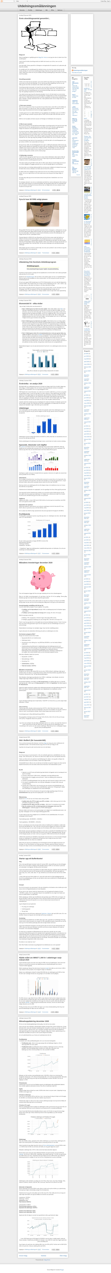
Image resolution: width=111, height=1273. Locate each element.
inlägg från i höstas (42, 57)
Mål (47, 10)
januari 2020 (87, 591)
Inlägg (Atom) (47, 1259)
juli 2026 (86, 353)
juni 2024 (86, 428)
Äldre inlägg (63, 1255)
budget (40, 334)
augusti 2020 (87, 574)
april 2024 (86, 434)
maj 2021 (86, 542)
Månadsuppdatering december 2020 (34, 1021)
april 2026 (86, 361)
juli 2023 (86, 467)
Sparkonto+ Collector (46, 913)
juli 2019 (86, 615)
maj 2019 (86, 620)
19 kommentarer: (46, 190)
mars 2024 (87, 436)
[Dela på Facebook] (58, 190)
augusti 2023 (87, 463)
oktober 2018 (87, 640)
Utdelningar (39, 10)
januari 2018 (87, 670)
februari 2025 (87, 405)
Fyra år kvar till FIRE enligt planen (33, 199)
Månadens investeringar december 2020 (35, 563)
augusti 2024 (87, 422)
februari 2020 (87, 586)
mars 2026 (87, 364)
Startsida (22, 10)
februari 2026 (87, 367)
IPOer (52, 10)
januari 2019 (87, 632)
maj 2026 (86, 359)
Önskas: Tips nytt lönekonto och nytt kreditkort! (87, 138)
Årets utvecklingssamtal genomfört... (34, 18)
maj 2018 (86, 658)
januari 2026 (87, 371)
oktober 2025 (87, 383)
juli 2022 (86, 502)
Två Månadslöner (75, 83)
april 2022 (86, 510)
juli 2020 (86, 579)
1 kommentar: (45, 374)
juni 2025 (86, 397)
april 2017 (86, 702)
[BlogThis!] (54, 190)
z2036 (73, 107)
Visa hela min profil (77, 72)
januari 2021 (87, 554)
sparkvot (23, 446)
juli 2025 (86, 395)
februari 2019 (87, 628)
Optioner (60, 10)
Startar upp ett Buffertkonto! (31, 859)
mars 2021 (87, 548)
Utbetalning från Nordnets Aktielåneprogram (37, 262)
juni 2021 (86, 540)
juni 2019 (86, 617)
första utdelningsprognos (49, 1145)
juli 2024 (86, 426)
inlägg (45, 743)
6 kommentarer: (46, 294)
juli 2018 (86, 652)
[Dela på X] (56, 190)
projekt (47, 968)
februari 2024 (87, 439)
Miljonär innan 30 (74, 119)
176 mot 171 (75, 163)
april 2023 (86, 475)
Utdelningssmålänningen (37, 6)
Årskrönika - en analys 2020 (30, 384)
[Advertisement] (82, 39)
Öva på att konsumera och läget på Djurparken (87, 273)
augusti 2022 (87, 498)
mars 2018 (87, 663)
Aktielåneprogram (30, 276)
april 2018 (86, 660)
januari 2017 (87, 711)
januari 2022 (87, 513)
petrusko (74, 138)
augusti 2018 (87, 648)
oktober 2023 (87, 455)
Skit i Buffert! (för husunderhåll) (32, 740)
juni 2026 (86, 356)
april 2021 (86, 545)
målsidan (27, 1002)
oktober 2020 (87, 566)
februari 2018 (87, 666)
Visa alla (78, 174)
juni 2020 (86, 581)
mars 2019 (87, 625)
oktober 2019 (87, 603)
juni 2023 (86, 470)
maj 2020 (86, 584)
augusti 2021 (87, 533)
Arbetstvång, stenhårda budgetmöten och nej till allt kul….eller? (75, 131)
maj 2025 (86, 400)
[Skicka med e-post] (53, 190)
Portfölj (30, 10)
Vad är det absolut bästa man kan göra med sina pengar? (75, 88)
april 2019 (86, 623)
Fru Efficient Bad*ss (74, 168)
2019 (61, 308)
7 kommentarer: (46, 252)
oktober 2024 (87, 413)
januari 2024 (87, 443)
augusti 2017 (87, 690)
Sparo (74, 94)
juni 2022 (86, 505)
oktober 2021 (87, 525)
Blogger (62, 1269)
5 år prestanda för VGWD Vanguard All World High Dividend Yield (75, 143)
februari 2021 (87, 550)
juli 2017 (86, 694)
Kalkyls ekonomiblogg (75, 161)
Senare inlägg (23, 1255)
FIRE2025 (75, 101)
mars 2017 (87, 705)
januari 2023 (87, 478)
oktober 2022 (87, 490)
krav (26, 798)
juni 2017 (86, 697)
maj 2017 (86, 699)
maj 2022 (86, 507)
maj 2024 (86, 431)
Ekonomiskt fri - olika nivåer (31, 303)
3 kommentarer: (46, 553)
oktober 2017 (87, 682)
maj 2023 (86, 473)
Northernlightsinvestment (75, 152)
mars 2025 (87, 403)
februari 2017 (87, 707)
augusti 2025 (87, 391)
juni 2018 (86, 655)
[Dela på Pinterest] (59, 190)
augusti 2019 (87, 611)
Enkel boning (74, 127)
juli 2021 (86, 537)
